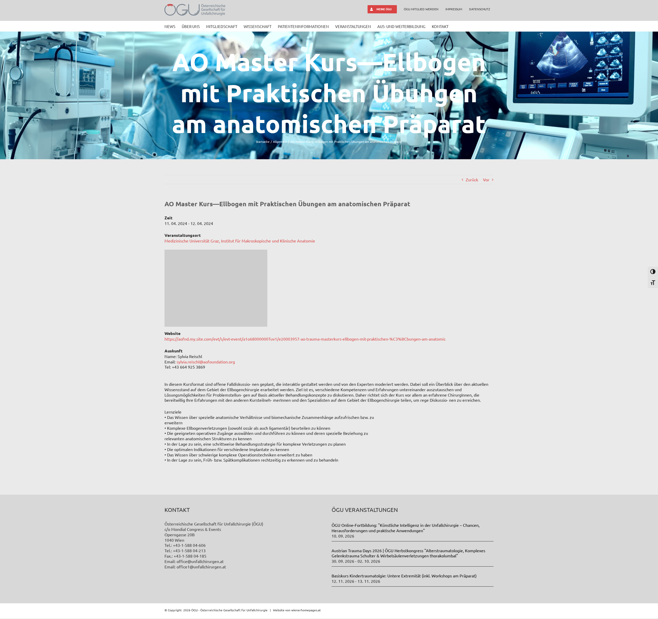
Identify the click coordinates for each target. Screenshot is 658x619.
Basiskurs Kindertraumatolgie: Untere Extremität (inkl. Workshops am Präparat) (404, 575)
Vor (486, 179)
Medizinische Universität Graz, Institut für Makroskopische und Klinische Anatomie (239, 240)
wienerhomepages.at (306, 610)
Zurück (472, 179)
